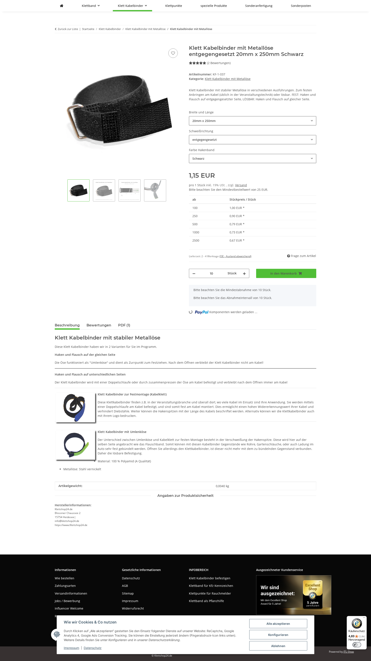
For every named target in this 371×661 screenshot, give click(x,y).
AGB (125, 586)
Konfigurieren (278, 635)
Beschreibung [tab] (67, 325)
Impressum (71, 648)
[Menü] (364, 618)
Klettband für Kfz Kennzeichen (211, 586)
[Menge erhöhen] (244, 273)
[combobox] (252, 120)
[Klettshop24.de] (61, 5)
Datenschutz (93, 648)
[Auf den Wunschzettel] (173, 53)
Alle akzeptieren (278, 623)
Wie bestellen (64, 578)
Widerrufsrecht (133, 608)
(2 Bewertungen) (219, 63)
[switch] (357, 644)
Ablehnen (278, 646)
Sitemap (128, 593)
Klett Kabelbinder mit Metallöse (228, 79)
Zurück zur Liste (68, 29)
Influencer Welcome (69, 608)
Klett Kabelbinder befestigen (209, 578)
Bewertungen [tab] (99, 325)
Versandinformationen (71, 593)
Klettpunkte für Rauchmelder (210, 593)
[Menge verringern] (194, 273)
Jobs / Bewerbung (67, 601)
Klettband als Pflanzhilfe (206, 601)
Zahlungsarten (65, 586)
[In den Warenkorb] (58, 42)
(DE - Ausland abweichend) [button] (235, 256)
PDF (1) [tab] (124, 325)
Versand (241, 185)
